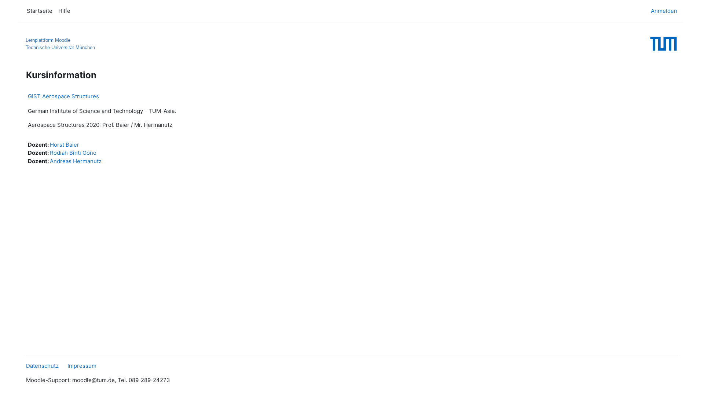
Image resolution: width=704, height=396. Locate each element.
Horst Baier (64, 144)
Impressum (81, 365)
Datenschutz (42, 365)
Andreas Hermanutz (76, 161)
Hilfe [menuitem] (64, 10)
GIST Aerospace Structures (63, 96)
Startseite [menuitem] (39, 10)
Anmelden (664, 10)
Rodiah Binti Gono (73, 152)
